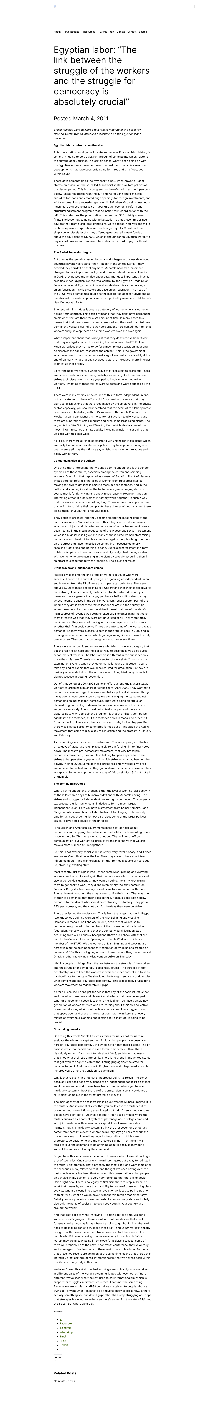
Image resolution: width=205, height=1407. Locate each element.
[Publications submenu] (80, 32)
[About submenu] (62, 32)
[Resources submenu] (96, 32)
